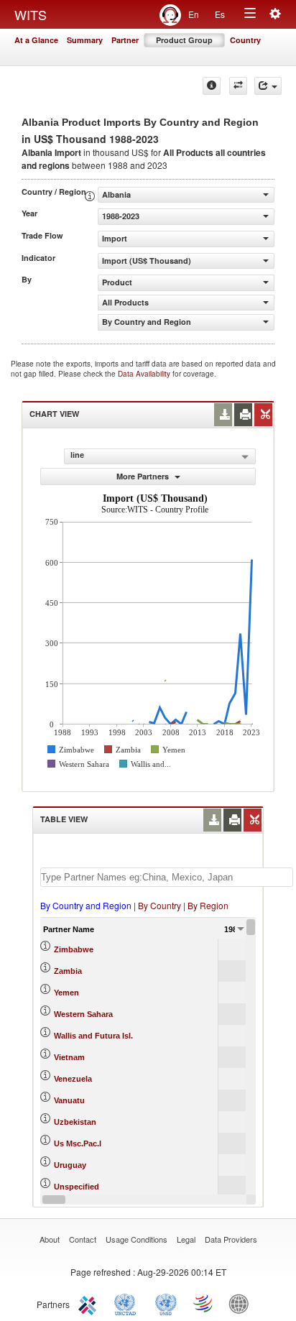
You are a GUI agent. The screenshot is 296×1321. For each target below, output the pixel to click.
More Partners (143, 476)
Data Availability (145, 374)
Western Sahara (83, 1014)
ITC (89, 1303)
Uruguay (70, 1165)
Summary (85, 39)
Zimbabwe (73, 949)
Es (220, 14)
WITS (30, 14)
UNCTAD (128, 1303)
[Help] (212, 86)
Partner (125, 39)
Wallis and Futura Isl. (93, 1035)
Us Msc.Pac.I (77, 1143)
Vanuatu (69, 1100)
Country (245, 39)
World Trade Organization (204, 1303)
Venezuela (73, 1078)
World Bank (242, 1303)
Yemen (66, 992)
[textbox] (166, 877)
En (193, 14)
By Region (208, 905)
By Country (159, 905)
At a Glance (36, 39)
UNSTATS (166, 1303)
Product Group (184, 39)
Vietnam (69, 1057)
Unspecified (76, 1186)
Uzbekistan (75, 1122)
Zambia (68, 971)
